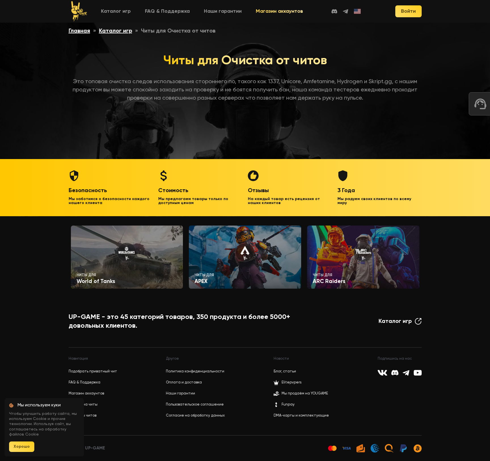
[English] (357, 11)
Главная (79, 31)
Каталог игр (116, 11)
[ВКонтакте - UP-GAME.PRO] (382, 373)
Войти (408, 11)
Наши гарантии (223, 11)
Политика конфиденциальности (195, 371)
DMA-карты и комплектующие (301, 415)
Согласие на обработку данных (195, 415)
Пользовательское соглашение (195, 404)
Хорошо (22, 447)
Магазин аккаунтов (279, 11)
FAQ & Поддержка (167, 11)
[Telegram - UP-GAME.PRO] (345, 11)
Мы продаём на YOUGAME (305, 393)
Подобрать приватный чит (93, 371)
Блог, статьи (285, 371)
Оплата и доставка (184, 382)
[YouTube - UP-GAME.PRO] (418, 373)
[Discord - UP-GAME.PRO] (334, 11)
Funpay (288, 404)
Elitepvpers (291, 382)
